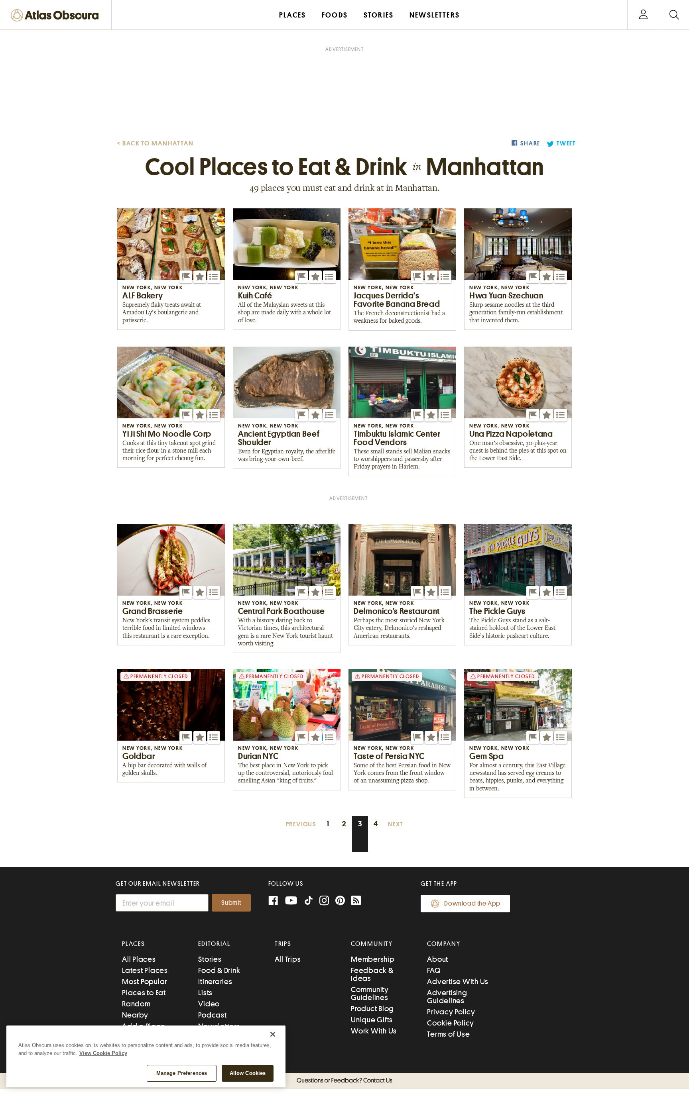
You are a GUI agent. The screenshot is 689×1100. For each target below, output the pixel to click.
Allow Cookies (248, 1073)
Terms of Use (448, 1034)
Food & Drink (219, 970)
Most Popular (144, 981)
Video (209, 1004)
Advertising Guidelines (447, 996)
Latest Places (145, 970)
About (437, 959)
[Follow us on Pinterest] (340, 901)
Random (136, 1004)
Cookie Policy (450, 1023)
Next (395, 824)
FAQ (433, 970)
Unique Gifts (372, 1020)
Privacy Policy (451, 1012)
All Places (139, 959)
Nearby (135, 1015)
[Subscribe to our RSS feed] (356, 901)
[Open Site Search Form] (674, 15)
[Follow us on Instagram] (324, 901)
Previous (301, 824)
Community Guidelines (370, 993)
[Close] (273, 1034)
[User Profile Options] (643, 15)
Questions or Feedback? (344, 1080)
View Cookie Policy (103, 1053)
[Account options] (643, 15)
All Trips (288, 959)
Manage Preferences (181, 1073)
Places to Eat (144, 992)
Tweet (566, 144)
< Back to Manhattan (155, 143)
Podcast (212, 1015)
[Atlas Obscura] (56, 16)
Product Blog (372, 1008)
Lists (205, 992)
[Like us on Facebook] (273, 901)
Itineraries (215, 981)
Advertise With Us (457, 981)
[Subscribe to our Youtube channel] (291, 901)
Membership (373, 959)
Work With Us (374, 1031)
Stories (209, 959)
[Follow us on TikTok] (308, 902)
